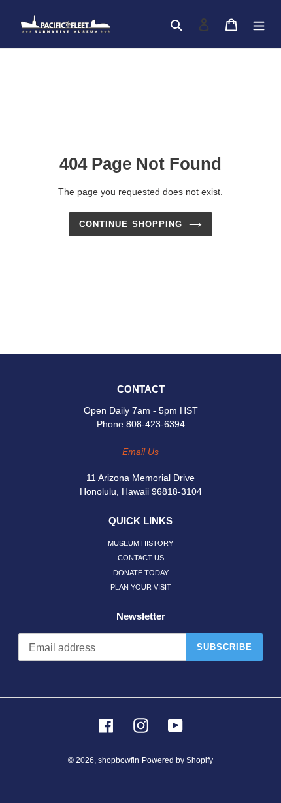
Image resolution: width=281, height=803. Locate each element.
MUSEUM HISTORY (140, 543)
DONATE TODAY (141, 573)
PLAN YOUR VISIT (140, 587)
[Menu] (259, 24)
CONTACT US (141, 558)
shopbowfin (118, 760)
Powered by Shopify (177, 760)
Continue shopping (130, 224)
